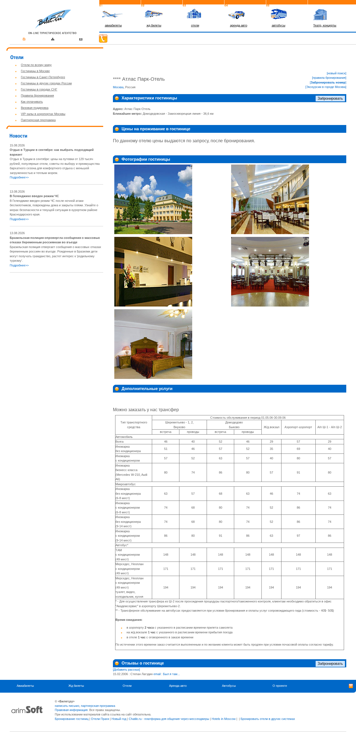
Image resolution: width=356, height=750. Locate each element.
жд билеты (154, 25)
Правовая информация (71, 710)
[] (328, 82)
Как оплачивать (32, 101)
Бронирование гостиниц (71, 718)
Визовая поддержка (34, 107)
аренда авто (238, 25)
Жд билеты (76, 685)
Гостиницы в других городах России (46, 83)
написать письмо (67, 705)
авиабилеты (113, 25)
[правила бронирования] (329, 77)
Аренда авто (178, 685)
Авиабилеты (25, 685)
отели (195, 25)
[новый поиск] (336, 73)
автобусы (278, 25)
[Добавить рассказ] (126, 669)
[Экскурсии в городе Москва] (325, 87)
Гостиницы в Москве (35, 71)
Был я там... (171, 674)
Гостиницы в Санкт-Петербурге (43, 77)
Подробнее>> (19, 177)
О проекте (280, 685)
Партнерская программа (38, 120)
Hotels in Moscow (224, 718)
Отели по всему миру (36, 65)
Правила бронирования (37, 95)
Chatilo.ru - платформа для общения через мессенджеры (169, 718)
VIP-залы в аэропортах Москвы (43, 114)
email (157, 674)
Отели (127, 685)
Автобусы (229, 685)
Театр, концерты (324, 25)
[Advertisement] (56, 316)
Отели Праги (100, 718)
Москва (118, 87)
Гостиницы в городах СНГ (39, 89)
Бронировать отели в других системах (268, 718)
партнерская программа (98, 705)
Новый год (119, 718)
